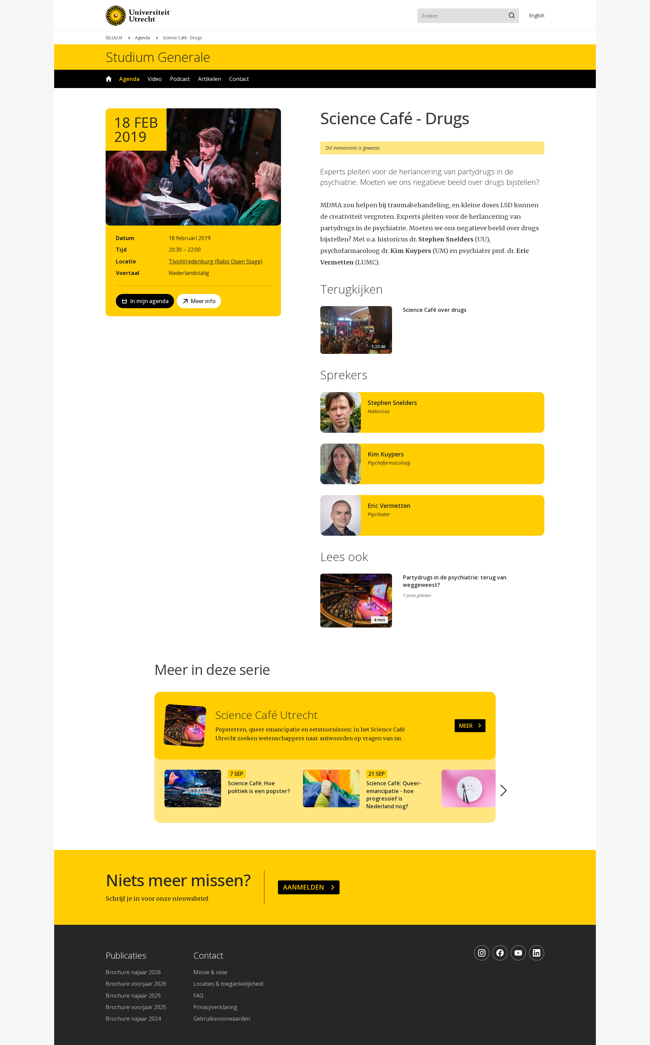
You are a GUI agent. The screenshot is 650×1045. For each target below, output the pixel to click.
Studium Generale (158, 56)
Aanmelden (303, 887)
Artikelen (209, 79)
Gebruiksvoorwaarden (221, 1018)
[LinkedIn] (536, 953)
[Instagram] (482, 953)
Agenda (142, 38)
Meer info (203, 301)
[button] (504, 791)
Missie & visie (210, 972)
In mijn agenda (149, 301)
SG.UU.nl (114, 38)
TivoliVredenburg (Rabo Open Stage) (215, 261)
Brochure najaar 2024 (133, 1018)
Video (155, 79)
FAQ (198, 995)
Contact (239, 79)
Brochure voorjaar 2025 (136, 1007)
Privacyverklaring (215, 1007)
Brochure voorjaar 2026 (136, 983)
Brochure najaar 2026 (133, 972)
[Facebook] (500, 953)
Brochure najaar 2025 (133, 995)
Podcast (180, 79)
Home (108, 79)
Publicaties (126, 956)
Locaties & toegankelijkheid (228, 983)
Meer (466, 725)
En (536, 15)
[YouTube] (518, 953)
